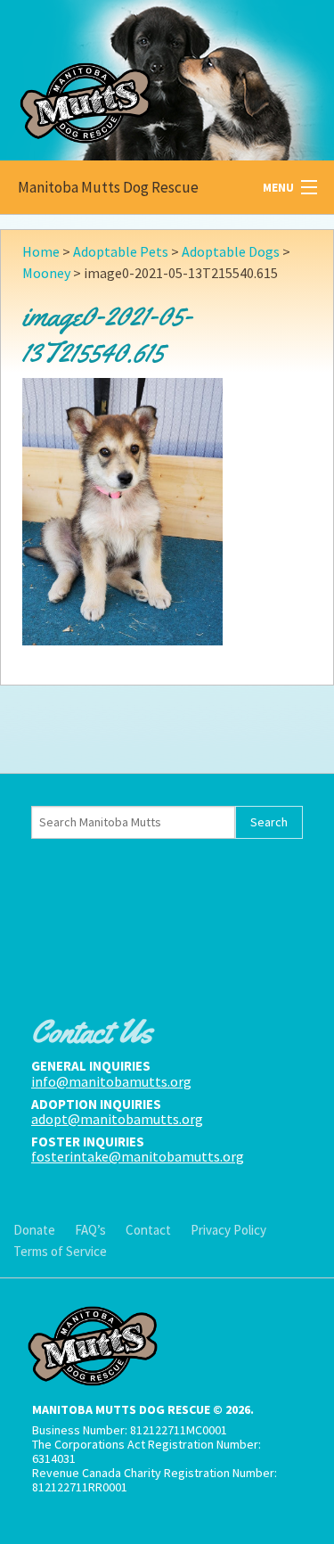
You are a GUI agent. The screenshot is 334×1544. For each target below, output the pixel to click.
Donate (34, 1229)
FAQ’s (90, 1229)
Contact (148, 1229)
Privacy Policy (228, 1229)
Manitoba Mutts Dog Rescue (108, 187)
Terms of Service (60, 1251)
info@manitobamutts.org (111, 1081)
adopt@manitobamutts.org (117, 1119)
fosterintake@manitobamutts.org (137, 1156)
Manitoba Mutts (133, 76)
